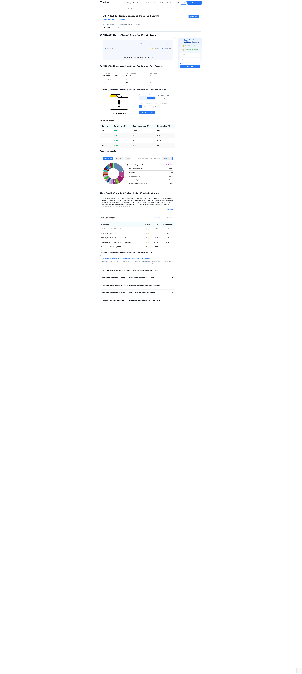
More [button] (155, 3)
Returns (170, 218)
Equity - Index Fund (109, 19)
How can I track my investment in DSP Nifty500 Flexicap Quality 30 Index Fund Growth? (131, 300)
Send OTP (190, 66)
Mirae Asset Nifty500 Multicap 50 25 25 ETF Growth (116, 242)
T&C (190, 63)
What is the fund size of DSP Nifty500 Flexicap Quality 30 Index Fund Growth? (128, 293)
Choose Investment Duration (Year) (148, 103)
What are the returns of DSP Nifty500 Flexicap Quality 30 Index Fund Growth (128, 278)
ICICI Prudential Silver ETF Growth (111, 229)
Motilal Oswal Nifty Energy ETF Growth (112, 247)
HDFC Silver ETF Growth (108, 233)
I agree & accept (186, 63)
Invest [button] (118, 3)
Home (101, 8)
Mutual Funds (109, 8)
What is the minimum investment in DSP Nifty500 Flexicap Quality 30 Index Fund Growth (131, 285)
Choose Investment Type (145, 95)
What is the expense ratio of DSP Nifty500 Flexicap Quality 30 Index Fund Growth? (130, 270)
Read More (169, 210)
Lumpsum (151, 98)
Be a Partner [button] (147, 3)
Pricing (129, 3)
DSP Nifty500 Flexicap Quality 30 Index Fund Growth (117, 238)
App (124, 3)
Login (183, 3)
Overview (158, 218)
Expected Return (164, 103)
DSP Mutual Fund (120, 19)
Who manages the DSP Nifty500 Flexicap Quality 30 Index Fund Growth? (126, 258)
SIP (143, 98)
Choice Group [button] (136, 3)
